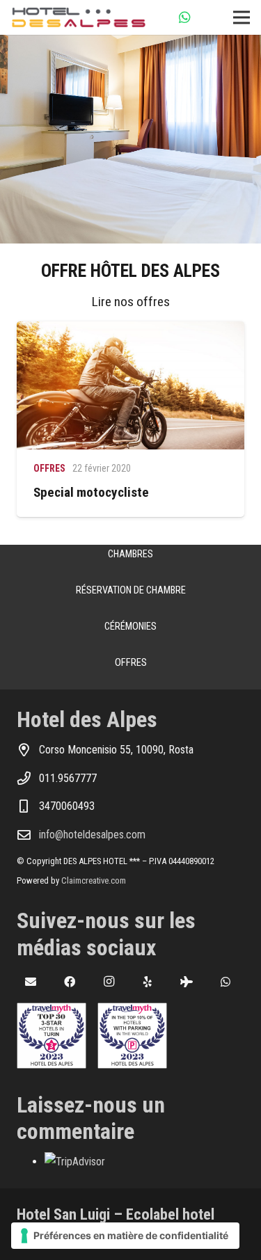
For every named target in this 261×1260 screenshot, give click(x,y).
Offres (49, 468)
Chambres (130, 554)
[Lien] (78, 17)
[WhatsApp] (185, 17)
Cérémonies (130, 626)
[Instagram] (108, 982)
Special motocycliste (91, 492)
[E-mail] (31, 982)
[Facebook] (70, 982)
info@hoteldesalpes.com (92, 834)
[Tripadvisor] (186, 982)
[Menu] (241, 17)
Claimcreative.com (93, 880)
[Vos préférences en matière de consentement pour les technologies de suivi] (125, 1235)
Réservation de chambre (131, 590)
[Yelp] (147, 982)
